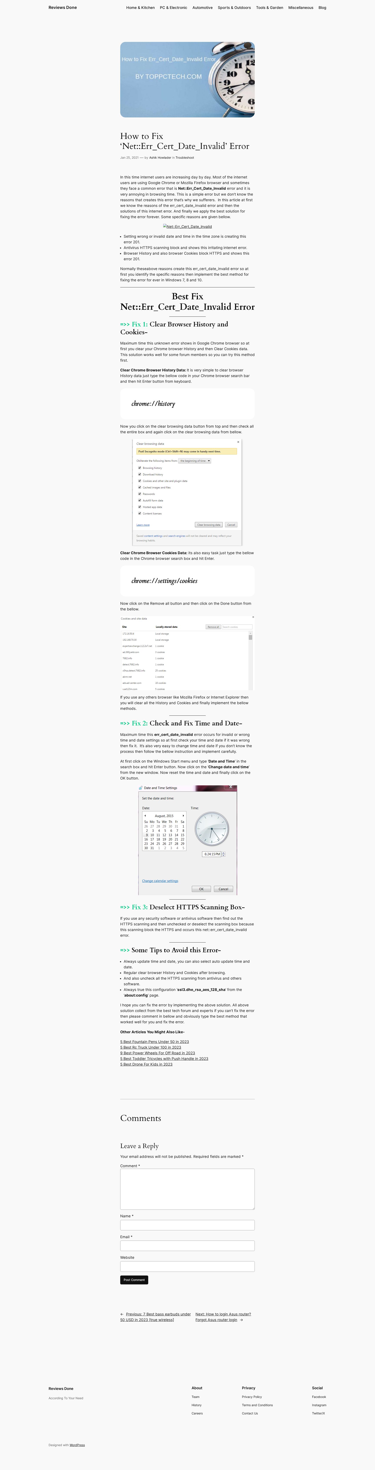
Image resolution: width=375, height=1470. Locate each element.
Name (127, 1216)
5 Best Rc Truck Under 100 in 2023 (150, 1047)
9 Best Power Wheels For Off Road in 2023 (157, 1053)
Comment (130, 1166)
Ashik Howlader (160, 157)
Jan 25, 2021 (129, 157)
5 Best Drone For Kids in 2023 (146, 1064)
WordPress (77, 1445)
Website (127, 1257)
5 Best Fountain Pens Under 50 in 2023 (154, 1042)
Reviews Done (63, 7)
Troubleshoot (185, 157)
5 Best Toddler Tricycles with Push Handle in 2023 (164, 1058)
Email (126, 1237)
